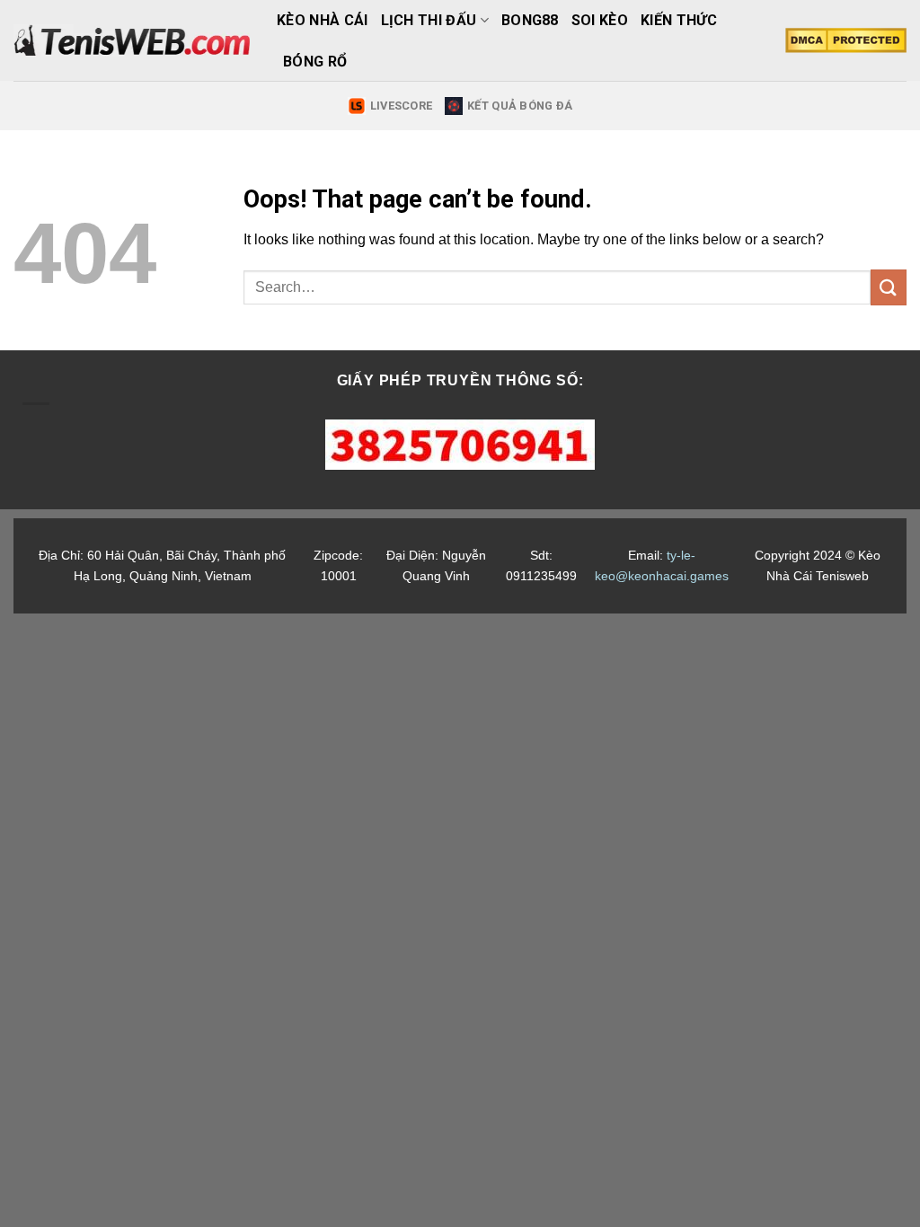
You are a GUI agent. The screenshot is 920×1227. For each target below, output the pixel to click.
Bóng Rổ (315, 61)
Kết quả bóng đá (519, 105)
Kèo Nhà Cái (322, 20)
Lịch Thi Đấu (429, 20)
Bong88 (530, 20)
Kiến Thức (679, 20)
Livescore (401, 105)
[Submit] (889, 287)
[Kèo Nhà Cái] (131, 40)
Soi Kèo (599, 20)
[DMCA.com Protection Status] (846, 40)
